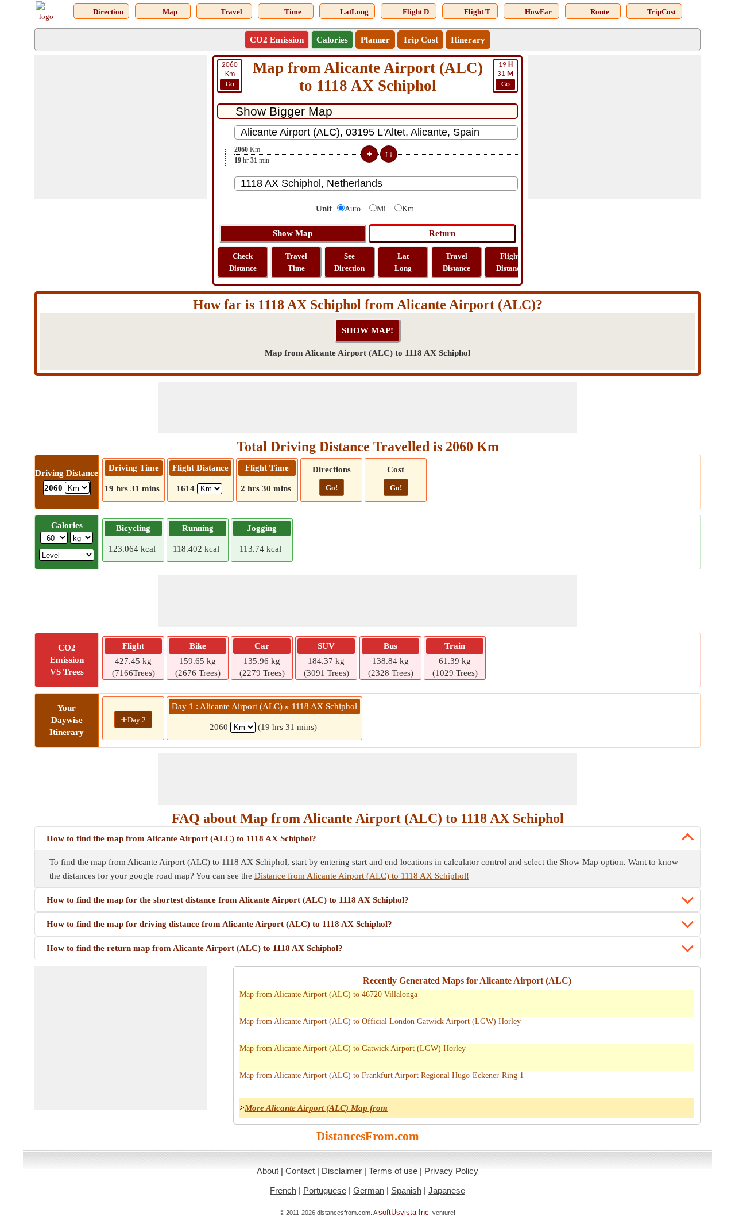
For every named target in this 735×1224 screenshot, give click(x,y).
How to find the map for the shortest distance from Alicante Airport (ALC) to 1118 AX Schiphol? (228, 899)
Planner (375, 39)
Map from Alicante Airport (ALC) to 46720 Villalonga (328, 994)
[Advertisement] (120, 127)
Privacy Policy (451, 1171)
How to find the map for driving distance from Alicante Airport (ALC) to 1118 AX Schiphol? (219, 924)
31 (505, 74)
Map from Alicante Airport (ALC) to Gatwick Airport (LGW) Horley (352, 1048)
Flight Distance (510, 262)
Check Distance (243, 262)
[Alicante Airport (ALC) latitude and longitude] (656, 1001)
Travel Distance (456, 262)
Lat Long (403, 262)
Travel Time (296, 262)
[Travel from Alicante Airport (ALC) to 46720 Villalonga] (606, 1001)
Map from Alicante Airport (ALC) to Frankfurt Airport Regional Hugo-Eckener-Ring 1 (381, 1075)
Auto (353, 209)
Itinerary (468, 39)
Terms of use (393, 1171)
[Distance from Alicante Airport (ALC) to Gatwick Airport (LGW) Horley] (555, 1055)
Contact (300, 1171)
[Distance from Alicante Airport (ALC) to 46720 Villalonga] (555, 1001)
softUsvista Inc (403, 1212)
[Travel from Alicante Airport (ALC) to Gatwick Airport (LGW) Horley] (606, 1055)
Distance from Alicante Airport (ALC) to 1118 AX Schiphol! (361, 875)
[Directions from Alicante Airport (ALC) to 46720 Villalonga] (581, 1001)
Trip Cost (420, 39)
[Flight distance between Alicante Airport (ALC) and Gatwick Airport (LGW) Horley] (682, 1055)
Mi (381, 209)
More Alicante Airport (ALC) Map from (316, 1108)
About (267, 1171)
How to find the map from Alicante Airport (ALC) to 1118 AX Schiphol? (181, 838)
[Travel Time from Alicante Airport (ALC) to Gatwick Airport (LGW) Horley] (631, 1055)
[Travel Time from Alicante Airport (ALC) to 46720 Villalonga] (631, 1001)
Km (230, 74)
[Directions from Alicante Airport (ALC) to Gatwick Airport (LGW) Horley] (581, 1055)
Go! (332, 487)
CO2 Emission (277, 39)
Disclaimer (342, 1171)
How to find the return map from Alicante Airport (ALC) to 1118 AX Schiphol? (195, 948)
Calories (332, 39)
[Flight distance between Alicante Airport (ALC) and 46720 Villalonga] (682, 1001)
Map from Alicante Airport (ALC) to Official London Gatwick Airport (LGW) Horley (380, 1021)
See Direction (349, 262)
